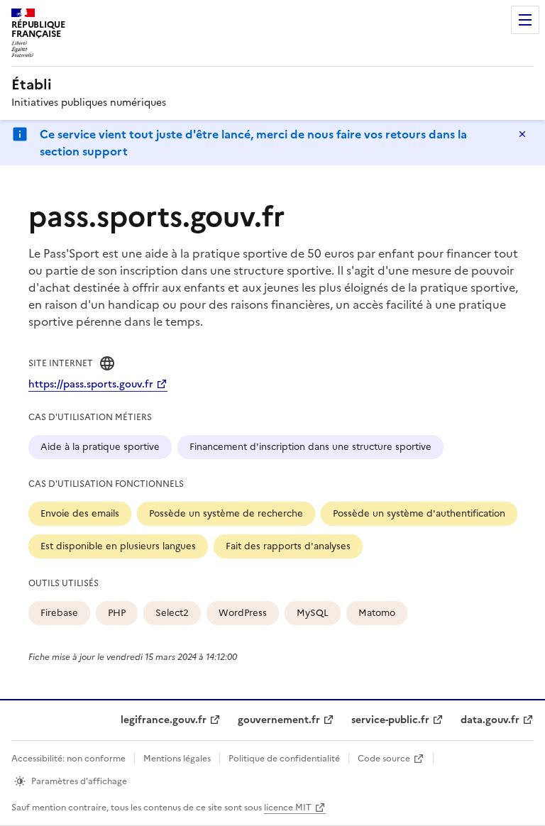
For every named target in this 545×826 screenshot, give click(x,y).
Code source (384, 758)
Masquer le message (522, 134)
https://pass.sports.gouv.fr (90, 384)
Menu (525, 20)
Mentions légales (177, 758)
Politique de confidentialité (284, 758)
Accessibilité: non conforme (68, 758)
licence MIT (288, 807)
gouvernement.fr (279, 719)
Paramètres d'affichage (79, 781)
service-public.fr (390, 719)
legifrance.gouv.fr (164, 719)
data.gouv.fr (490, 719)
